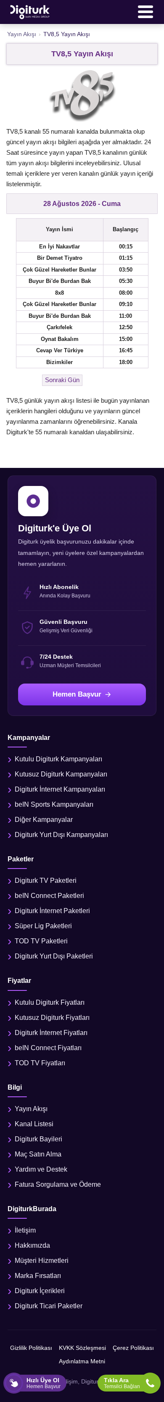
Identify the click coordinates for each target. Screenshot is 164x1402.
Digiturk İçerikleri (40, 1290)
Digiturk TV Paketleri (46, 880)
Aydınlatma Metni (82, 1361)
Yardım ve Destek (41, 1169)
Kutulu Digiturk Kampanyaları (58, 759)
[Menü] (145, 11)
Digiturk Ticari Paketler (48, 1306)
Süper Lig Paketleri (43, 925)
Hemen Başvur (77, 694)
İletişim (25, 1230)
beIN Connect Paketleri (49, 895)
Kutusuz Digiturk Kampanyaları (61, 774)
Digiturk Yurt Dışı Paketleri (54, 956)
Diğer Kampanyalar (44, 819)
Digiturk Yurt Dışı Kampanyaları (61, 834)
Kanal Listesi (34, 1123)
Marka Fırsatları (38, 1275)
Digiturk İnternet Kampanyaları (60, 789)
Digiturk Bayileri (38, 1139)
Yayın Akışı (31, 1108)
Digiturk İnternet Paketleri (52, 910)
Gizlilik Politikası (31, 1347)
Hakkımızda (32, 1245)
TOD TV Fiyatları (40, 1063)
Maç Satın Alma (38, 1154)
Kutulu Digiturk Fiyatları (50, 1002)
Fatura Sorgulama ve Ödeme (58, 1184)
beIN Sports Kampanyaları (54, 804)
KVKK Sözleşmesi (82, 1347)
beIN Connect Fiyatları (48, 1047)
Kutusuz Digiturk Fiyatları (52, 1017)
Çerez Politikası (133, 1347)
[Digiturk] (30, 12)
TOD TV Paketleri (41, 941)
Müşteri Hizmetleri (42, 1260)
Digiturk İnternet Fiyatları (51, 1032)
